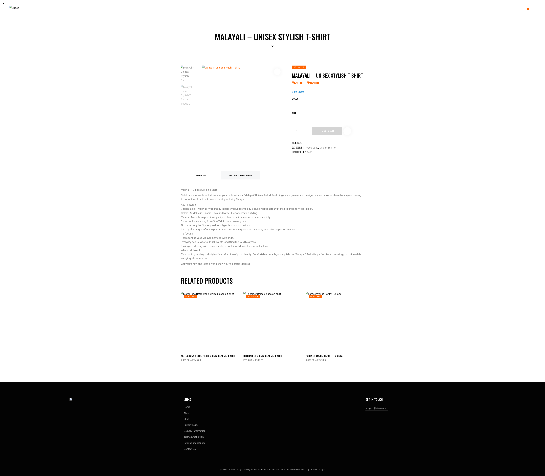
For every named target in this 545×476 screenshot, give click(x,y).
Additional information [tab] (240, 175)
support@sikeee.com (376, 408)
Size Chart (298, 91)
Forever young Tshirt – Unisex (324, 355)
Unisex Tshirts (327, 147)
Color (295, 98)
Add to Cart (328, 131)
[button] (277, 71)
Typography (311, 147)
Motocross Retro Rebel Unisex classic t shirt (209, 355)
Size (294, 113)
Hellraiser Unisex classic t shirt (263, 355)
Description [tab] (201, 175)
